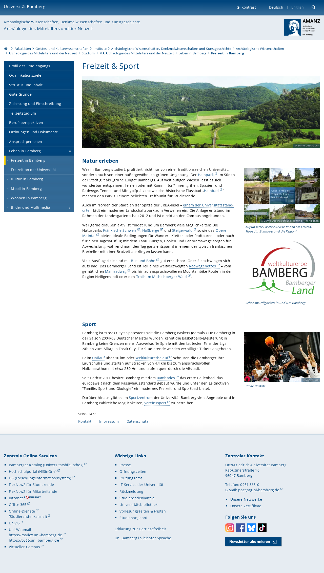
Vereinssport (155, 402)
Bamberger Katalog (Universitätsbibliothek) (46, 464)
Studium (88, 53)
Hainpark (206, 174)
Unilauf (98, 357)
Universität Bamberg (24, 6)
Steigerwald (182, 230)
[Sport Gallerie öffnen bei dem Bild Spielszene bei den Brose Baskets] (282, 357)
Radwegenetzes (202, 266)
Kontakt (84, 421)
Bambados (166, 377)
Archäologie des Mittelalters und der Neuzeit (48, 28)
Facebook (240, 527)
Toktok (262, 527)
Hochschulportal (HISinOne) (33, 471)
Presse (125, 464)
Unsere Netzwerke (246, 499)
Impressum (109, 421)
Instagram (229, 527)
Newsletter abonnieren (249, 541)
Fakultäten (22, 48)
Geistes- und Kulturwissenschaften (62, 48)
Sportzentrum (141, 397)
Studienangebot (133, 517)
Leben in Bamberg (192, 53)
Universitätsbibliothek (138, 504)
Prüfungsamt (130, 478)
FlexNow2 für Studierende (31, 484)
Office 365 (17, 504)
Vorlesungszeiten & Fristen (142, 511)
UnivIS (14, 523)
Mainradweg (116, 271)
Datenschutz (137, 421)
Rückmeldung (131, 491)
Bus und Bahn (143, 260)
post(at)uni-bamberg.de (258, 489)
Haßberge (150, 230)
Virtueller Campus (24, 546)
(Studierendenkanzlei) (28, 516)
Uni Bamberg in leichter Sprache (143, 538)
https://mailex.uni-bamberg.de (35, 535)
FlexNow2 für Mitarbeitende (33, 491)
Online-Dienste (22, 511)
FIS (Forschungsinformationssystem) (40, 478)
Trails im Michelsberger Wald (161, 276)
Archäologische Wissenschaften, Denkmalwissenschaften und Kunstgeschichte (72, 21)
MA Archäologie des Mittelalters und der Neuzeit (136, 53)
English (297, 7)
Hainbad (211, 190)
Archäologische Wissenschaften (260, 48)
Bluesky (251, 527)
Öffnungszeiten (132, 471)
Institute (100, 48)
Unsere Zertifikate (245, 505)
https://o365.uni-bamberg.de (34, 540)
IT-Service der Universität (141, 484)
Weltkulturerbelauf (151, 357)
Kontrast (248, 7)
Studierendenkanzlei (137, 498)
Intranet (16, 498)
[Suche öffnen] (314, 7)
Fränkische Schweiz (120, 230)
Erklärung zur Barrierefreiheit (140, 528)
